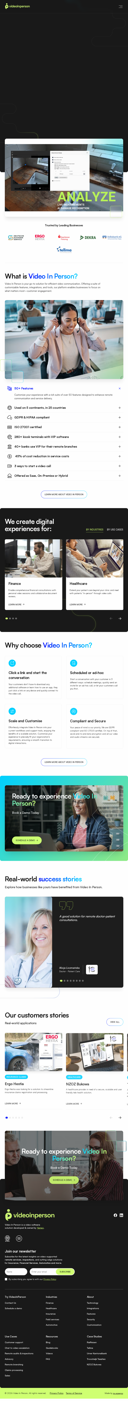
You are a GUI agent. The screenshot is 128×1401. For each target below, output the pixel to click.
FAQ (48, 1359)
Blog (48, 1342)
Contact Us (10, 1302)
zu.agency (118, 1393)
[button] (120, 6)
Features (91, 1313)
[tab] (94, 529)
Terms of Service (74, 1393)
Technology (92, 1302)
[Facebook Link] (115, 1215)
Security (91, 1319)
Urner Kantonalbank (97, 1353)
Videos (49, 1353)
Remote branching (14, 1364)
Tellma (90, 1348)
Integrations (93, 1308)
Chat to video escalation (17, 1348)
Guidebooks (52, 1348)
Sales (7, 1375)
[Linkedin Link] (121, 1215)
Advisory (9, 1359)
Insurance (51, 1313)
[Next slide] (120, 618)
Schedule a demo (13, 1308)
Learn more (80, 93)
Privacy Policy (49, 1279)
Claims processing (14, 1370)
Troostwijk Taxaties (96, 1359)
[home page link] (17, 6)
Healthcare (51, 1308)
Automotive (51, 1324)
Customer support (14, 1342)
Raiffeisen (92, 1342)
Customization (94, 1324)
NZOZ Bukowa (94, 1364)
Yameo (40, 1227)
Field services (52, 1319)
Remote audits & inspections (19, 1353)
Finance (50, 1302)
